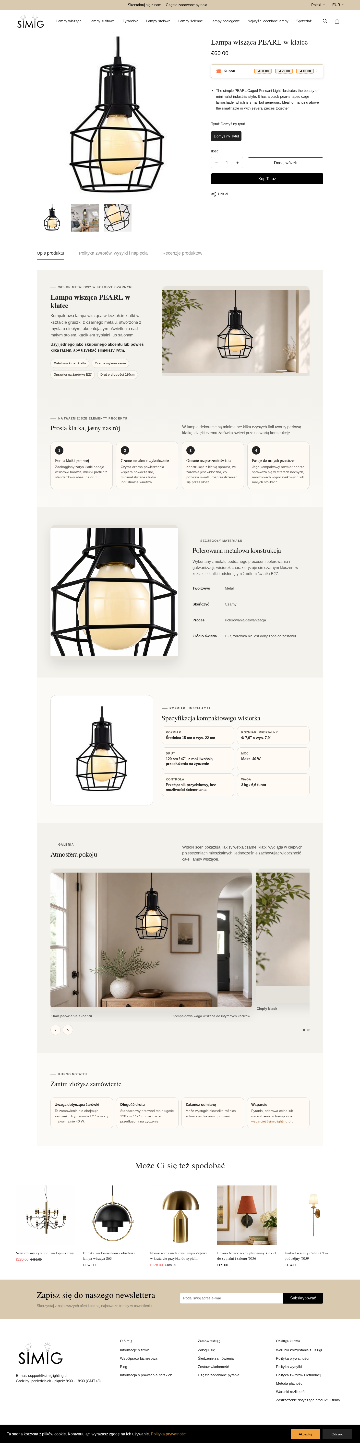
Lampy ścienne (190, 21)
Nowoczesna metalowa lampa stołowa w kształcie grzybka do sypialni (178, 1255)
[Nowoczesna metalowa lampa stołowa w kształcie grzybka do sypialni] (180, 1215)
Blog (123, 1367)
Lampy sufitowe (102, 21)
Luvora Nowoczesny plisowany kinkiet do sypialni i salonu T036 (246, 1255)
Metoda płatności (289, 1383)
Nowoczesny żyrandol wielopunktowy (45, 1252)
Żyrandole (130, 21)
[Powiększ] (188, 46)
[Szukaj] (325, 21)
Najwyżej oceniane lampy (268, 21)
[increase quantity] (237, 162)
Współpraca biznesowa (138, 1358)
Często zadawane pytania (186, 5)
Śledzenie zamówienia (216, 1358)
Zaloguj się (206, 1350)
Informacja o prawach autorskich (146, 1375)
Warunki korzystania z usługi (299, 1350)
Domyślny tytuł (226, 136)
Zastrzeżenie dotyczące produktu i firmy (308, 1400)
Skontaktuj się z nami (145, 5)
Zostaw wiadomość (213, 1367)
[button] (337, 21)
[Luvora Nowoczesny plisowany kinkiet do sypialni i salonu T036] (247, 1215)
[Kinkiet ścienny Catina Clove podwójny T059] (314, 1215)
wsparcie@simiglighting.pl (271, 1121)
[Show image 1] (304, 1030)
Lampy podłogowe (225, 21)
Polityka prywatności (292, 1358)
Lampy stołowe (158, 21)
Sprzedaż (304, 21)
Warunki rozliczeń (290, 1392)
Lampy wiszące (69, 21)
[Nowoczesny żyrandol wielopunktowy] (45, 1215)
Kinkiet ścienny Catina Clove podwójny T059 (307, 1255)
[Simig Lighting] (30, 21)
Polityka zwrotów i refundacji (298, 1375)
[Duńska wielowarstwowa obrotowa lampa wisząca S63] (113, 1215)
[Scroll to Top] (350, 1416)
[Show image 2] (308, 1030)
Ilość (215, 151)
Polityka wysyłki (289, 1367)
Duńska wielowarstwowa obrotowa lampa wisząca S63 (109, 1255)
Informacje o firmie (135, 1350)
